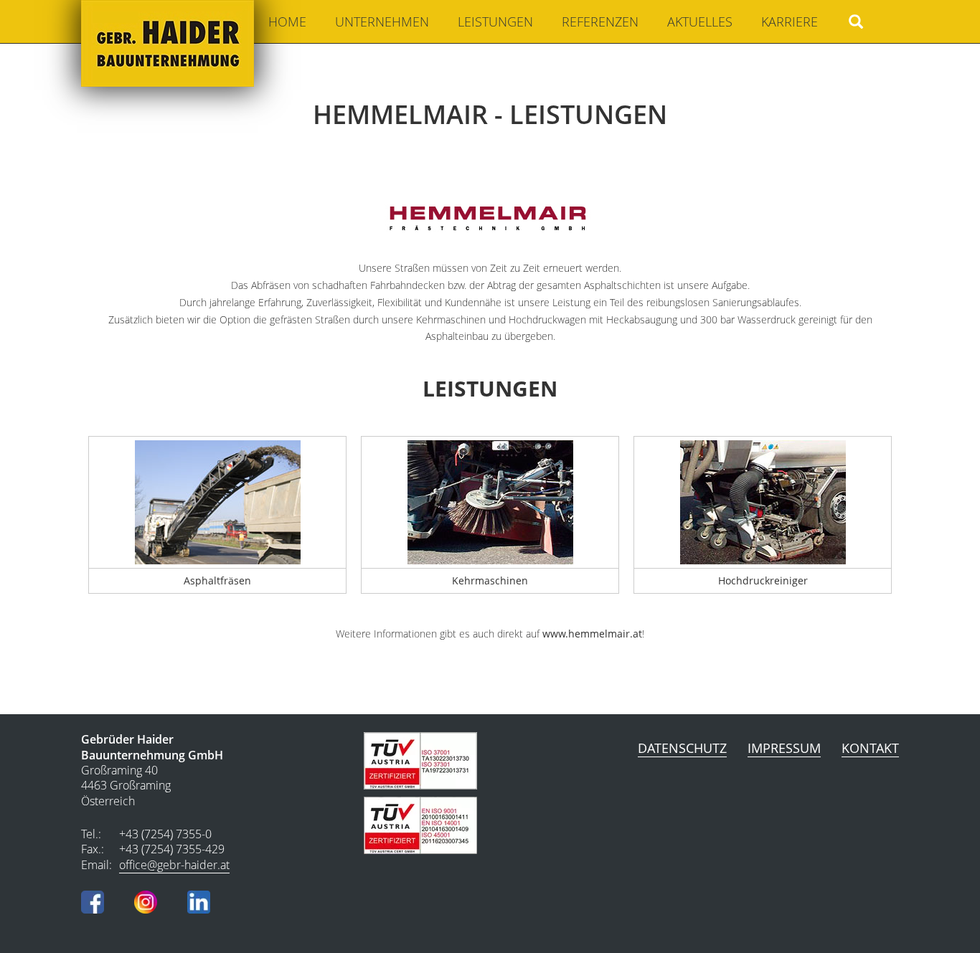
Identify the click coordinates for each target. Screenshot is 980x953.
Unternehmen (382, 21)
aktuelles (699, 21)
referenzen (600, 21)
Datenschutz (682, 748)
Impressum (784, 748)
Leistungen (495, 21)
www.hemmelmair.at (592, 633)
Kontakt (870, 748)
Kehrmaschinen (490, 580)
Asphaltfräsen (217, 580)
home (287, 21)
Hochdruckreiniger (763, 580)
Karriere (789, 21)
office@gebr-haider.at (174, 865)
